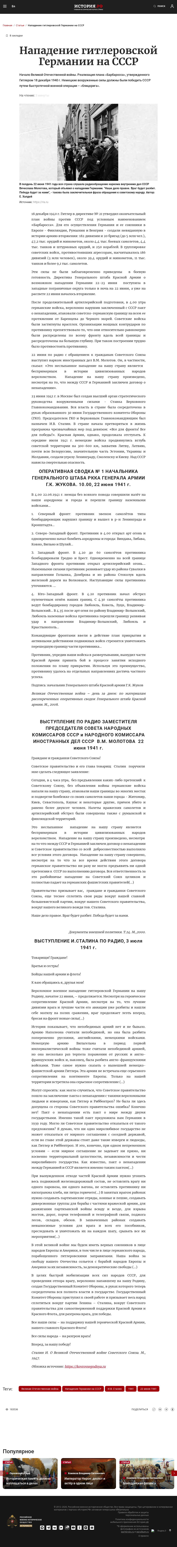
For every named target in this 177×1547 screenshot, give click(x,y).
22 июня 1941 (148, 1388)
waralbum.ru (142, 1531)
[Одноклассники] (79, 1528)
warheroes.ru (127, 1531)
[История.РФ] (88, 7)
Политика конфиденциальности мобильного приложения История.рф (129, 1521)
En (13, 6)
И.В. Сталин (115, 1388)
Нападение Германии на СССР (83, 1388)
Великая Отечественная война (39, 1388)
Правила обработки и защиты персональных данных (133, 1514)
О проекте (143, 1536)
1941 (131, 1388)
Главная (7, 25)
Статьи (20, 25)
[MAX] (42, 1528)
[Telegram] (48, 1528)
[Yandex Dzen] (86, 1528)
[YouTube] (73, 1528)
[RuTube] (67, 1528)
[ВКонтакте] (55, 1528)
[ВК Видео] (61, 1528)
